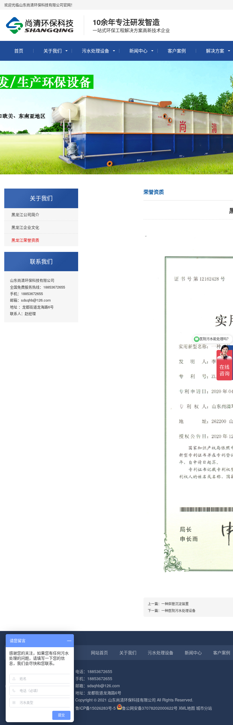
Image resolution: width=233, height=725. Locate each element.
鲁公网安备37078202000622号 (150, 708)
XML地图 (187, 708)
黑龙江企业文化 (25, 227)
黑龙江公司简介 (25, 214)
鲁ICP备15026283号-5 (95, 708)
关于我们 (52, 50)
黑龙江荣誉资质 (25, 240)
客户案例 (177, 50)
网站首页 (99, 652)
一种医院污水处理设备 (178, 610)
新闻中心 (138, 50)
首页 (18, 50)
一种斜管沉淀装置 (175, 603)
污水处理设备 (95, 50)
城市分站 (204, 708)
